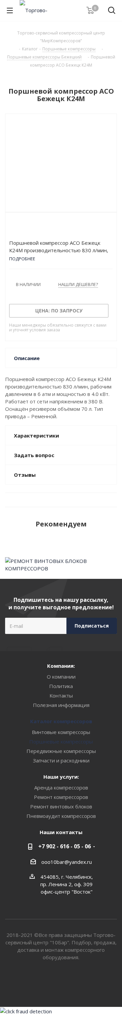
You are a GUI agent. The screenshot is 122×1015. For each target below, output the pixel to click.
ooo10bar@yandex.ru (66, 861)
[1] (12, 227)
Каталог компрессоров (61, 721)
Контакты (61, 695)
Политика (61, 686)
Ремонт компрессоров (61, 797)
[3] (25, 227)
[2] (19, 227)
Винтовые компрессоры (61, 732)
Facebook (69, 983)
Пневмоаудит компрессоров (61, 815)
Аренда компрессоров (61, 787)
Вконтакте (52, 983)
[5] (38, 227)
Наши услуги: (61, 776)
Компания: (61, 665)
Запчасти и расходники (61, 760)
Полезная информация (61, 705)
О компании (61, 676)
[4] (31, 227)
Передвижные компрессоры (61, 751)
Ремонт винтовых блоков (61, 806)
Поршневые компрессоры (61, 741)
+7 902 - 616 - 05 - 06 (64, 846)
